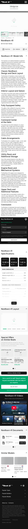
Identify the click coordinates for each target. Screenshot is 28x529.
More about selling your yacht (14, 390)
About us (4, 503)
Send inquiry (14, 239)
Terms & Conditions (6, 519)
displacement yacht (5, 65)
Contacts (11, 503)
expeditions (8, 165)
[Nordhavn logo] (14, 8)
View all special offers (14, 373)
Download (22, 437)
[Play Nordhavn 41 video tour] (8, 419)
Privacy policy (15, 519)
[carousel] (14, 24)
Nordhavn (3, 126)
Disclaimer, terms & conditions (14, 242)
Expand (14, 303)
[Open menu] (26, 2)
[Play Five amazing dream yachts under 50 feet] (20, 419)
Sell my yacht (14, 386)
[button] (14, 21)
